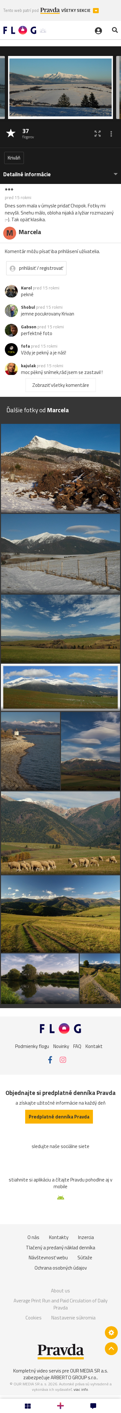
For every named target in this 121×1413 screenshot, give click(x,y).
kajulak (28, 365)
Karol (26, 288)
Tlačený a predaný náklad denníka (60, 1247)
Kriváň (14, 157)
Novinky (61, 1046)
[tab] (60, 171)
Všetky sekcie (76, 10)
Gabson (28, 327)
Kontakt (94, 1046)
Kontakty (58, 1237)
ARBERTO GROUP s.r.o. (74, 1377)
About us (60, 1290)
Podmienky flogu (32, 1046)
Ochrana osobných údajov (61, 1267)
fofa (25, 346)
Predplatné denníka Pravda (59, 1116)
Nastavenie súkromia (73, 1317)
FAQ (77, 1046)
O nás (33, 1237)
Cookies (33, 1317)
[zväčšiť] (98, 134)
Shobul (28, 307)
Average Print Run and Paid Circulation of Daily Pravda (60, 1304)
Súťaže (84, 1257)
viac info (81, 1389)
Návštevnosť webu (48, 1257)
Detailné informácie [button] (27, 174)
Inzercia (86, 1237)
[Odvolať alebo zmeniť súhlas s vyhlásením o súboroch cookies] (111, 1332)
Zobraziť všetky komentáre (60, 385)
